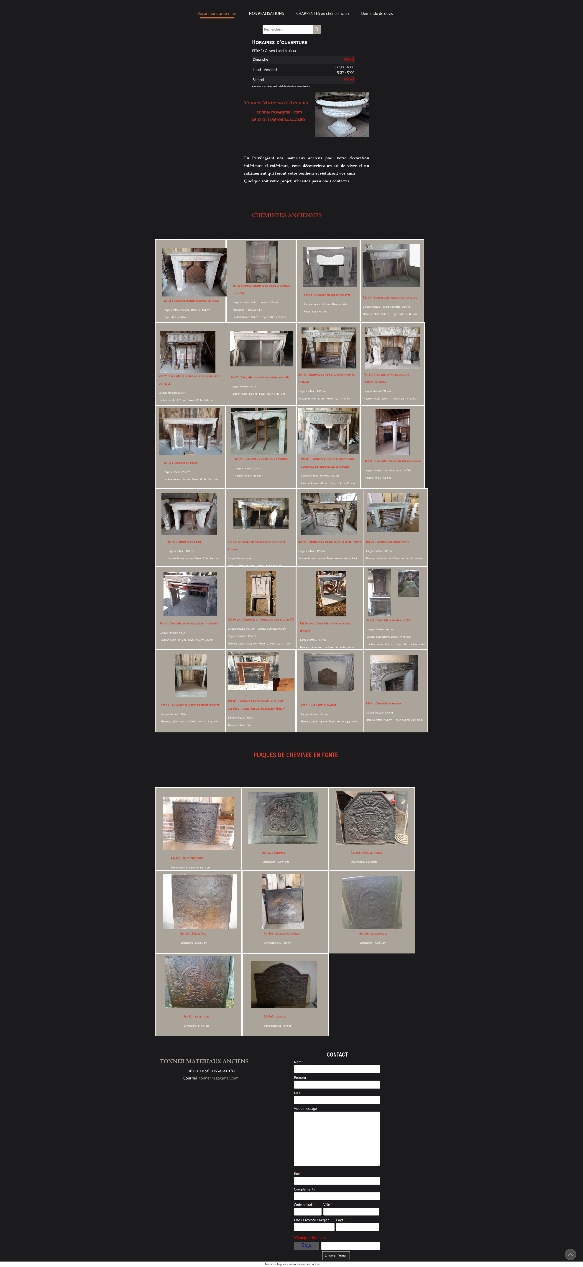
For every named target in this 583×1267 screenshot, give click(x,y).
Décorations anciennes (217, 13)
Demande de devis (377, 13)
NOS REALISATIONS (266, 13)
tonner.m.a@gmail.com (275, 112)
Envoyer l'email (336, 1255)
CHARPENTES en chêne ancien (322, 13)
